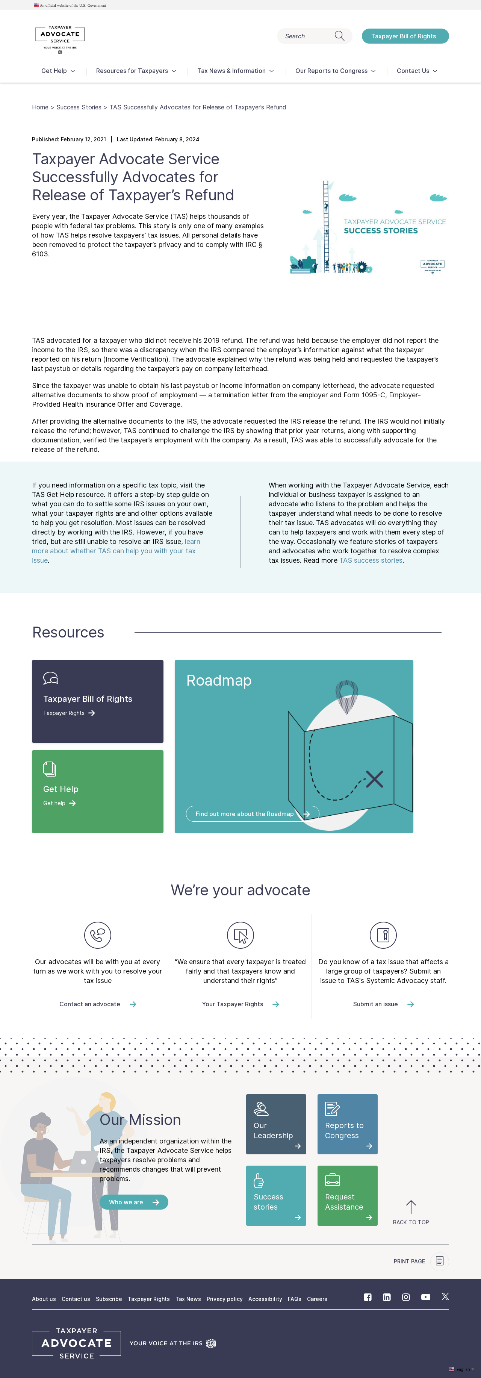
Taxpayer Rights (149, 1299)
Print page (410, 1261)
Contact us (76, 1299)
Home (40, 107)
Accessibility (265, 1299)
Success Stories (78, 107)
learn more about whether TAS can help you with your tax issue (116, 551)
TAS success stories (370, 560)
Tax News (188, 1299)
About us (44, 1299)
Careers (317, 1299)
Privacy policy (225, 1299)
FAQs (294, 1299)
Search (295, 36)
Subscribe (109, 1299)
